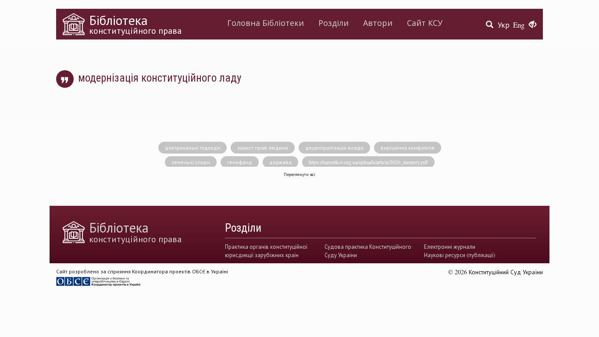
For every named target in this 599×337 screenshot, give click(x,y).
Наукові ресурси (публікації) (459, 255)
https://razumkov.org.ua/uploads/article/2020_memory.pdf (368, 161)
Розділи (333, 23)
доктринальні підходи (192, 147)
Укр (504, 25)
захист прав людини (262, 147)
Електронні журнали (449, 247)
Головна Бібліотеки (265, 23)
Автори (377, 23)
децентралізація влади (334, 147)
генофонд (239, 161)
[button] (532, 25)
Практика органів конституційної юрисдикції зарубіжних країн (266, 250)
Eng (518, 25)
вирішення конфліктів (408, 147)
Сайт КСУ (424, 23)
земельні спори (190, 161)
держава (280, 161)
